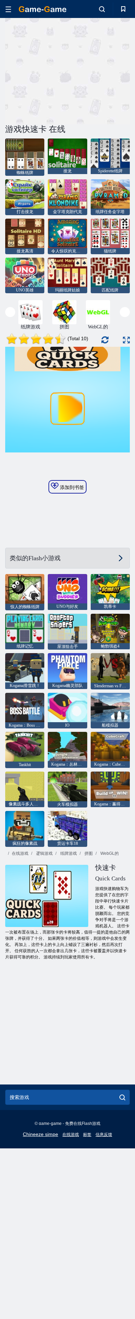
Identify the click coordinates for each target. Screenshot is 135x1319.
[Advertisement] (64, 70)
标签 (87, 1134)
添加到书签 (71, 487)
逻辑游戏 (44, 853)
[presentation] (10, 312)
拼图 (88, 853)
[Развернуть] (126, 340)
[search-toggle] (101, 9)
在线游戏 (20, 853)
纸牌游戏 (68, 853)
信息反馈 (104, 1134)
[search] (122, 1097)
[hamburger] (8, 9)
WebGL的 (109, 853)
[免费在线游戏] (42, 9)
